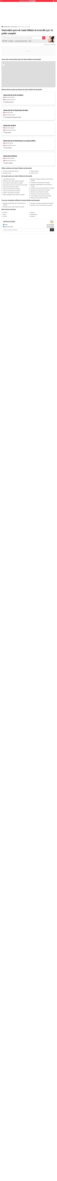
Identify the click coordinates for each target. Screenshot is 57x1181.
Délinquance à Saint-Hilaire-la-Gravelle (40, 190)
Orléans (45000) (9, 163)
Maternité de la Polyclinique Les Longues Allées (19, 141)
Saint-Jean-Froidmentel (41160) (10, 171)
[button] (3, 63)
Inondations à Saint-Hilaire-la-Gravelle (40, 182)
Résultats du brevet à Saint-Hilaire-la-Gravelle (42, 203)
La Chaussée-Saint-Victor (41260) (13, 117)
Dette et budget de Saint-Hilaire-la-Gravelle (13, 194)
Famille (5, 224)
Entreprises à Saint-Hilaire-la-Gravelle (40, 194)
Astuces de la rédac (8, 226)
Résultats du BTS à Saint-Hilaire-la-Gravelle (41, 205)
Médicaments (34, 214)
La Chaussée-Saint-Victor (21, 41)
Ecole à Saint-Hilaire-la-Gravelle (11, 187)
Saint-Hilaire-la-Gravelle (9, 179)
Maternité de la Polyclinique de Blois (15, 110)
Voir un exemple (50, 224)
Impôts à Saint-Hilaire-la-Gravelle (11, 192)
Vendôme (10, 41)
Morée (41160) (34, 173)
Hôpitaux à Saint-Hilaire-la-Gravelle (39, 197)
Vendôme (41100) (9, 102)
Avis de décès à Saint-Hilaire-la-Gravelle (13, 183)
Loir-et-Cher (14, 26)
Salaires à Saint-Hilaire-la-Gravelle (11, 190)
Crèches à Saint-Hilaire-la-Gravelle (11, 188)
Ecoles (4, 214)
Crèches (5, 216)
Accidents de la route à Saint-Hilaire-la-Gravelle (42, 188)
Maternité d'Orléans (10, 156)
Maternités (7, 26)
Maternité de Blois (9, 125)
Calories (33, 212)
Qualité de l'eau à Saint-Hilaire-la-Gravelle (13, 181)
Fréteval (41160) (34, 171)
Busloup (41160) (7, 173)
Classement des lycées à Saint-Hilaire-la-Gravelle (15, 185)
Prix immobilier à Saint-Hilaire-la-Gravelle (41, 196)
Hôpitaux (33, 216)
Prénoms (5, 212)
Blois (30, 41)
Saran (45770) (8, 147)
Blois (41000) (8, 132)
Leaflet (53, 86)
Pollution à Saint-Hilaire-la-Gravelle (39, 192)
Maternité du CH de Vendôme (13, 95)
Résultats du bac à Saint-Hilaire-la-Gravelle (13, 207)
